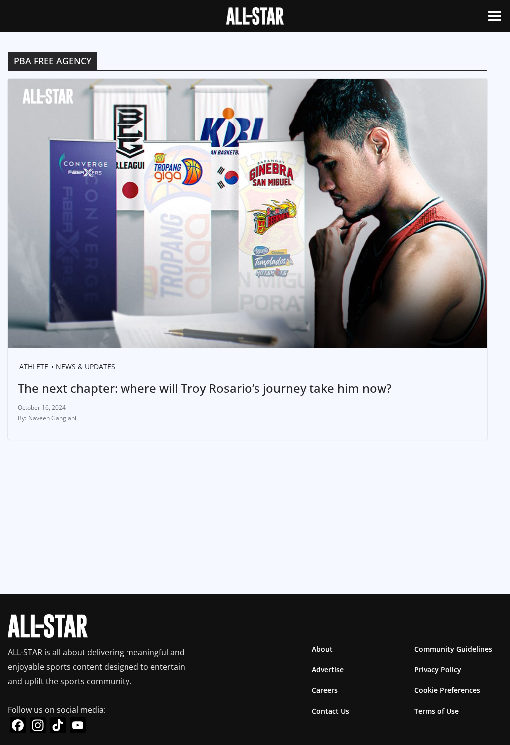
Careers (325, 690)
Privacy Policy (437, 669)
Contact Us (330, 711)
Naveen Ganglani (52, 418)
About (322, 649)
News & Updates (85, 366)
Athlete (33, 366)
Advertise (328, 669)
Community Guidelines (453, 649)
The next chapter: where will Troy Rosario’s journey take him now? (205, 388)
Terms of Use (436, 711)
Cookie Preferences (447, 690)
